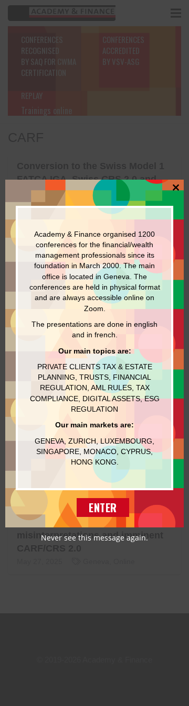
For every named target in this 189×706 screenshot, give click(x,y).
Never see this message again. (94, 538)
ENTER (103, 507)
